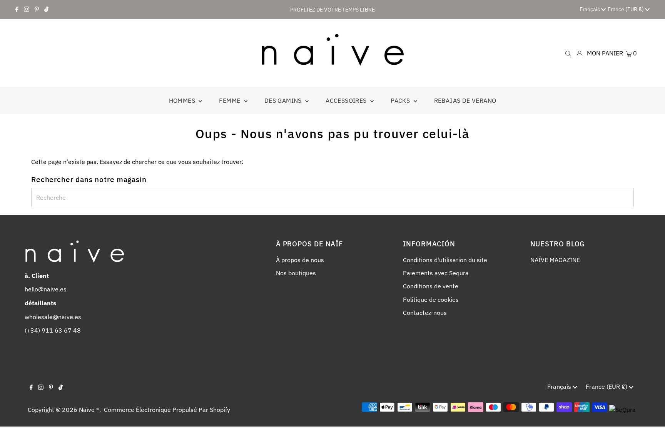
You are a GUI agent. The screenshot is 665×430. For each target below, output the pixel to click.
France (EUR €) (626, 9)
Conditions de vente (430, 286)
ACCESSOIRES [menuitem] (347, 100)
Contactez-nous (425, 312)
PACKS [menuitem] (401, 100)
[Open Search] (568, 53)
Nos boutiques (296, 273)
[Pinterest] (37, 9)
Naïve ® (89, 409)
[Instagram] (26, 9)
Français (590, 9)
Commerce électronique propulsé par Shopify (167, 409)
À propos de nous (300, 260)
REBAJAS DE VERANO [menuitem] (465, 100)
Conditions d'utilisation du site (445, 260)
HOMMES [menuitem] (183, 100)
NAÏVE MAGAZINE (555, 260)
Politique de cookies (431, 299)
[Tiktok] (46, 9)
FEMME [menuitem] (230, 100)
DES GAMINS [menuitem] (283, 100)
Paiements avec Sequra (436, 273)
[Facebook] (16, 9)
